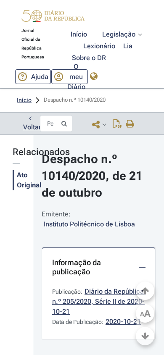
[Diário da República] (53, 18)
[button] (53, 17)
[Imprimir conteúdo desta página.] (130, 124)
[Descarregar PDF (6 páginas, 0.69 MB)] (117, 124)
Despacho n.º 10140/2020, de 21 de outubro (93, 176)
